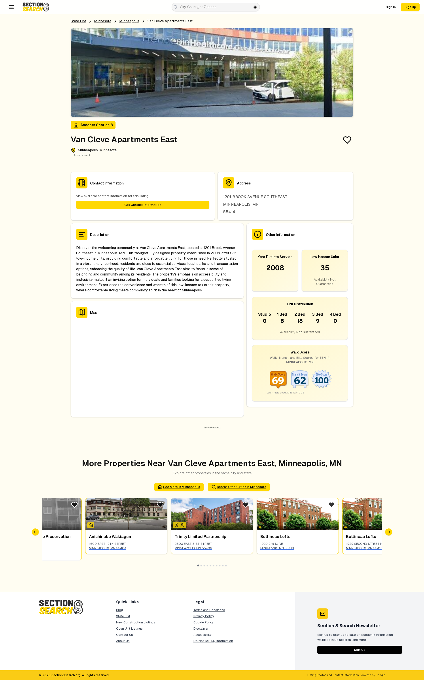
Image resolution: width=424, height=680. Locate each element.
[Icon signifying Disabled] (176, 525)
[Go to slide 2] (201, 565)
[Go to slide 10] (226, 565)
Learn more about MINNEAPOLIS (285, 392)
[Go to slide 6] (213, 565)
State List (78, 21)
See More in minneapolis (181, 487)
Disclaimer (200, 628)
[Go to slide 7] (216, 565)
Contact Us (124, 634)
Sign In (391, 7)
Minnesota (102, 21)
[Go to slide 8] (219, 565)
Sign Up (410, 7)
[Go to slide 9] (222, 565)
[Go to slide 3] (204, 565)
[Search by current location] (255, 7)
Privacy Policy (203, 616)
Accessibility (202, 634)
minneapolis (129, 21)
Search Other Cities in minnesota (241, 487)
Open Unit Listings (129, 628)
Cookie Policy (203, 622)
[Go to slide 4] (207, 565)
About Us (123, 641)
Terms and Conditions (209, 610)
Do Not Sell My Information (213, 641)
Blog (119, 610)
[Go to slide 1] (198, 565)
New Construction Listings (135, 622)
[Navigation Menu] (11, 7)
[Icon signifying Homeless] (91, 525)
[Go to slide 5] (210, 565)
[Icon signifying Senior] (182, 525)
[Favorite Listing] (347, 140)
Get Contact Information (142, 205)
